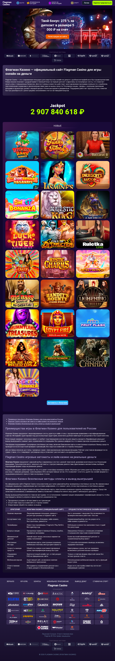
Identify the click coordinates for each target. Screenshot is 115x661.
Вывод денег (81, 581)
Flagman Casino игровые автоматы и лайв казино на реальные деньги (35, 421)
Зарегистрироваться (102, 3)
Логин (86, 3)
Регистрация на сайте (57, 36)
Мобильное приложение (58, 581)
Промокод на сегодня (35, 2)
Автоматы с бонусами (57, 403)
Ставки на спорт (100, 581)
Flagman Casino (7, 3)
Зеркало (10, 581)
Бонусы (37, 581)
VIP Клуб (24, 581)
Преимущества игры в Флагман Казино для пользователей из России (35, 419)
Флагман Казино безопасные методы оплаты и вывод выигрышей (34, 424)
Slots (22, 3)
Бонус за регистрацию (57, 2)
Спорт (76, 3)
